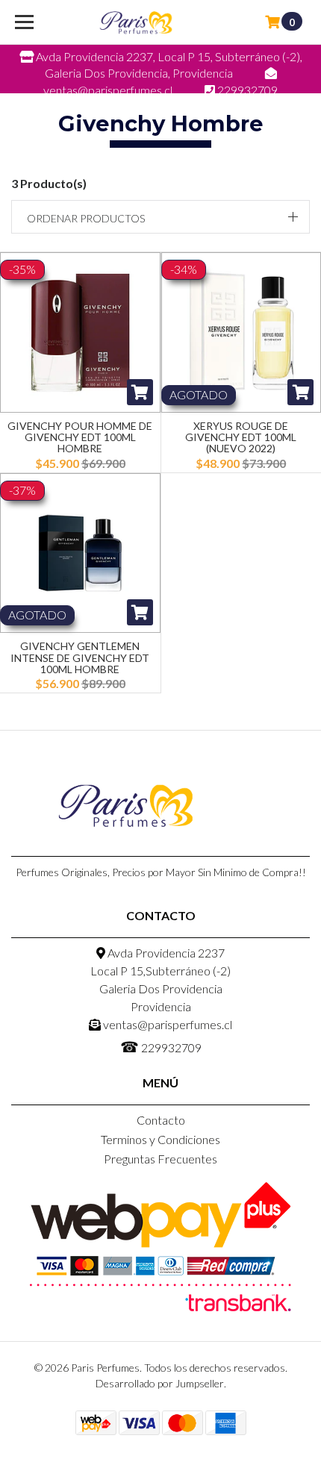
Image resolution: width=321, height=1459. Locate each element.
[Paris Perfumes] (136, 22)
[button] (160, 217)
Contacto (161, 1120)
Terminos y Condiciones (160, 1139)
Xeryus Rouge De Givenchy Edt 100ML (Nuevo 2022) (240, 437)
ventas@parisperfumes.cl (166, 1024)
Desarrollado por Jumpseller (160, 1383)
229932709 (161, 1046)
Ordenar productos (86, 218)
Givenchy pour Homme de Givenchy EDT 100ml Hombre (79, 437)
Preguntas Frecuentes (160, 1159)
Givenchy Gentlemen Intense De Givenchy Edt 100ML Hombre (79, 657)
